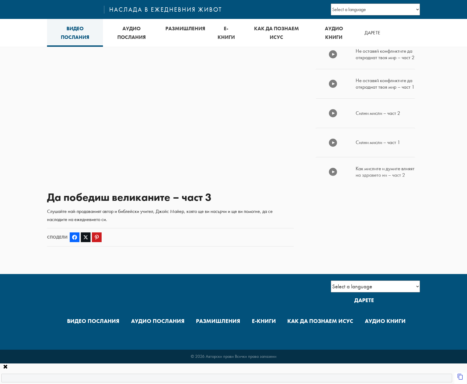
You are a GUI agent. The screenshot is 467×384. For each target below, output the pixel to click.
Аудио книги (334, 33)
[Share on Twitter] (86, 237)
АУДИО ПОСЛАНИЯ (131, 33)
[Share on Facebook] (74, 237)
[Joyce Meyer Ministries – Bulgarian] (73, 9)
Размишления (185, 28)
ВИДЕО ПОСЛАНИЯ (75, 33)
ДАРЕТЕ (372, 33)
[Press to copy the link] (460, 378)
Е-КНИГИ (226, 33)
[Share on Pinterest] (97, 237)
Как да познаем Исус (276, 33)
